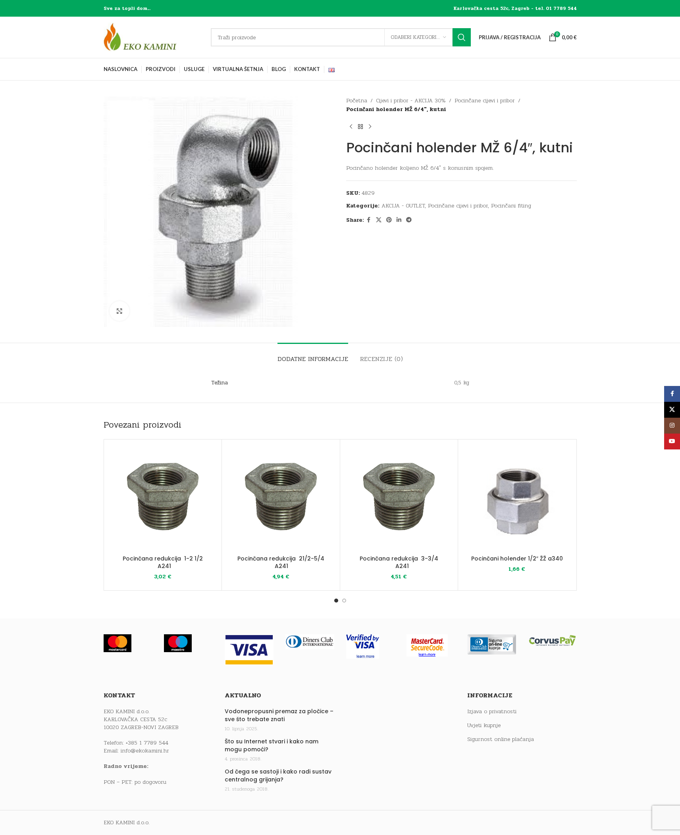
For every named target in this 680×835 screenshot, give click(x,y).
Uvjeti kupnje (484, 725)
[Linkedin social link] (399, 220)
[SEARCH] (462, 37)
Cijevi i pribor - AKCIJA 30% (411, 100)
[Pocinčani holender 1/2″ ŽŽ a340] (517, 498)
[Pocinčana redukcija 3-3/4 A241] (399, 498)
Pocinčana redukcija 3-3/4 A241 (399, 562)
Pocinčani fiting (511, 206)
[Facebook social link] (369, 220)
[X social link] (379, 220)
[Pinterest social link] (389, 220)
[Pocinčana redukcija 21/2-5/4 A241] (281, 498)
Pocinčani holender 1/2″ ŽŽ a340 (517, 558)
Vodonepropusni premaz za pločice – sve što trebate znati (279, 715)
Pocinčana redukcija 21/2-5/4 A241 (280, 562)
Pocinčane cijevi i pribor (485, 100)
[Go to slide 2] (344, 601)
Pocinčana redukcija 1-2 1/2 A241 (163, 562)
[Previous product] (351, 127)
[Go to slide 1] (336, 601)
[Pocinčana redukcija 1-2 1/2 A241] (163, 498)
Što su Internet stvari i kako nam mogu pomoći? (271, 745)
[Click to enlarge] (119, 311)
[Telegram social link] (409, 220)
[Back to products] (360, 127)
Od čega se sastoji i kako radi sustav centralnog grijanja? (278, 775)
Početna (356, 100)
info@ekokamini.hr (145, 751)
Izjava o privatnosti (491, 712)
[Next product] (370, 127)
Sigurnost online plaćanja (500, 739)
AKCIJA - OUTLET (403, 206)
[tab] (312, 355)
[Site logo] (153, 37)
